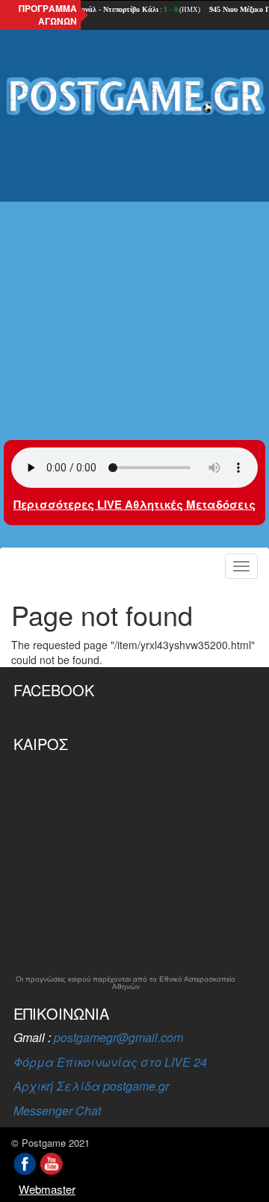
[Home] (134, 97)
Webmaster (47, 1189)
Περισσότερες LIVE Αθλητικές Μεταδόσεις (134, 504)
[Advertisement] (134, 268)
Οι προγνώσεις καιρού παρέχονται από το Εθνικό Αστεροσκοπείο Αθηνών (125, 983)
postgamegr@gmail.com (118, 1037)
